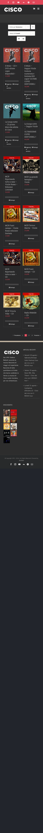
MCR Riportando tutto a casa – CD (11, 273)
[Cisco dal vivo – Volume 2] (6, 440)
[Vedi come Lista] (23, 39)
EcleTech (21, 460)
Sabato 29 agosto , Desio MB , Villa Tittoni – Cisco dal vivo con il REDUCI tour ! (30, 375)
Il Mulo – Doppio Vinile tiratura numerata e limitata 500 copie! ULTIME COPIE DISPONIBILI (30, 75)
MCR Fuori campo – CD (29, 270)
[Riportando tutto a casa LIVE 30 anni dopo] (13, 412)
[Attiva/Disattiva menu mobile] (38, 9)
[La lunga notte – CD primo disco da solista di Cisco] (11, 111)
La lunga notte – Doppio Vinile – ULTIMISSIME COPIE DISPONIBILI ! (31, 130)
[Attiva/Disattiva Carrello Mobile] (34, 9)
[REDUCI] (6, 412)
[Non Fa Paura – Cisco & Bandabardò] (6, 419)
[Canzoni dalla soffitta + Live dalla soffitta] (13, 419)
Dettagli (16, 84)
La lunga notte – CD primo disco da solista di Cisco (11, 126)
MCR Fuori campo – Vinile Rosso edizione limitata (11, 229)
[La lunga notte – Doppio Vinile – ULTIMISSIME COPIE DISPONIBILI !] (31, 112)
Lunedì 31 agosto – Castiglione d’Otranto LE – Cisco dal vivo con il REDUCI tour (31, 391)
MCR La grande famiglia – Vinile (31, 179)
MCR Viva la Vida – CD (10, 312)
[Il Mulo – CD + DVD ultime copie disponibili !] (11, 55)
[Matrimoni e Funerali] (13, 433)
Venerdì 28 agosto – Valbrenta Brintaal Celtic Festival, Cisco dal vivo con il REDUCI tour (31, 360)
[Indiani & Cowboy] (13, 426)
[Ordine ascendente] (33, 27)
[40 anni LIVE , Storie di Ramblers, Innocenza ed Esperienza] (6, 426)
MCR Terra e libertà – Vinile (30, 226)
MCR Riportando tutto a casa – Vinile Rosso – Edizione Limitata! (11, 183)
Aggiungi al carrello (9, 86)
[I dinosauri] (6, 433)
